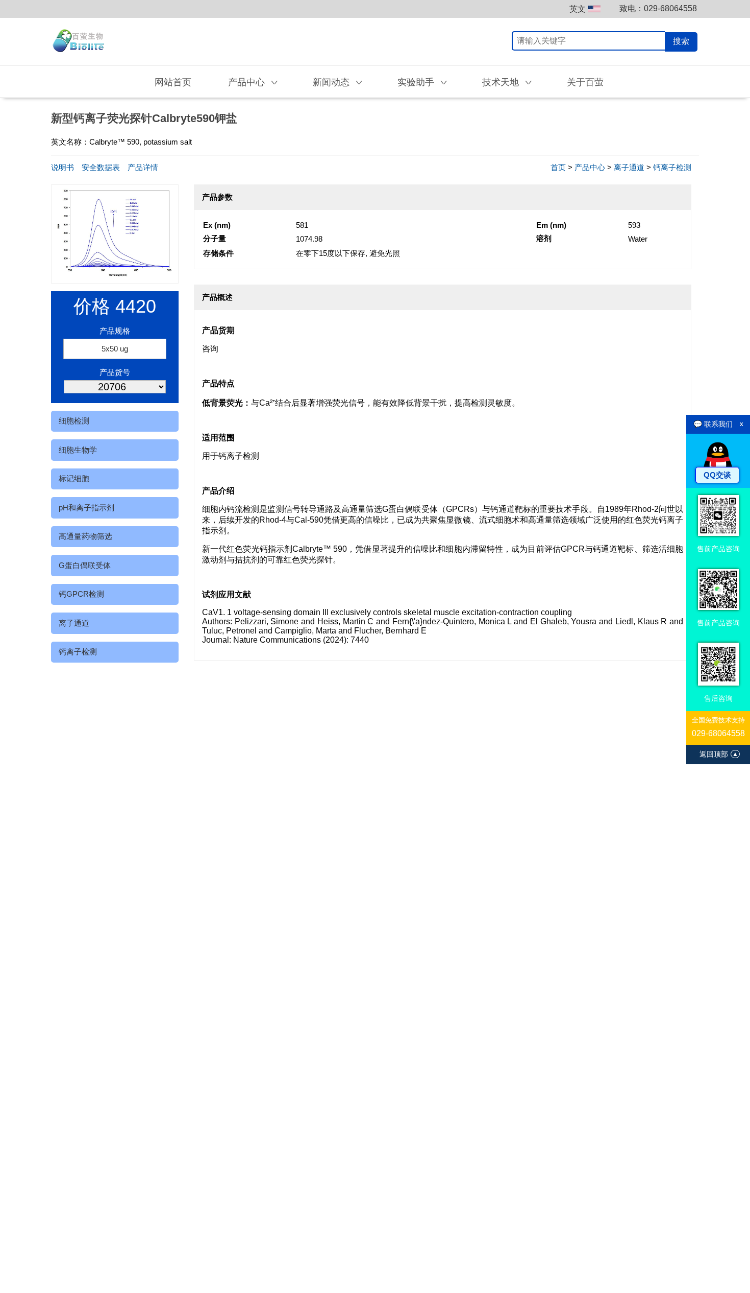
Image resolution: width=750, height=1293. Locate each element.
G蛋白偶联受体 (85, 565)
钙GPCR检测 (81, 594)
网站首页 (173, 82)
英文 (577, 9)
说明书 (62, 167)
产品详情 (143, 167)
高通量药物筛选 (85, 536)
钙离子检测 (78, 651)
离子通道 (74, 623)
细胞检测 (74, 420)
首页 (558, 167)
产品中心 (589, 167)
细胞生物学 (78, 449)
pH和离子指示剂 (86, 507)
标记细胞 (74, 478)
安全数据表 (101, 167)
